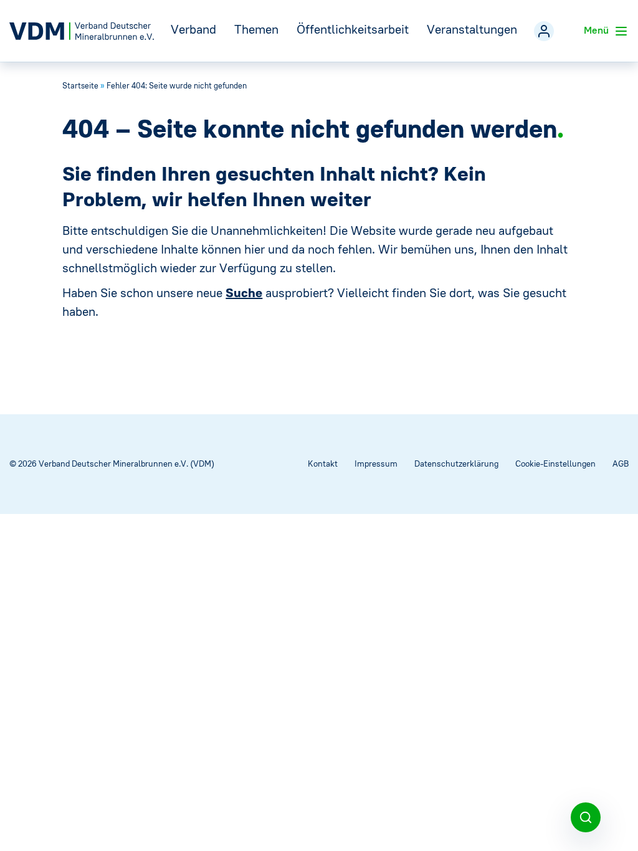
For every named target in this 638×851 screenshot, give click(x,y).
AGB (620, 464)
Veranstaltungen (472, 29)
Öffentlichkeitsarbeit (353, 29)
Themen (256, 29)
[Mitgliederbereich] (544, 31)
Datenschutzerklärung (456, 464)
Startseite (80, 85)
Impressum (376, 464)
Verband (193, 29)
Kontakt (323, 464)
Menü (597, 30)
